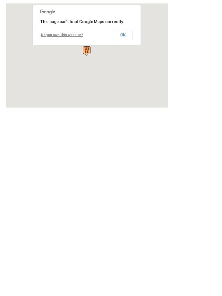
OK (122, 35)
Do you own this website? (62, 35)
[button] (87, 51)
